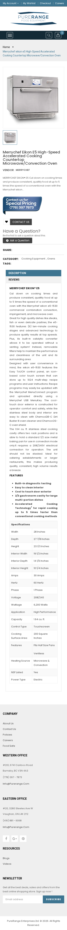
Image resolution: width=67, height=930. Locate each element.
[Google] (14, 838)
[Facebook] (6, 838)
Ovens (51, 258)
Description (17, 273)
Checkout (45, 3)
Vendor (8, 170)
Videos (7, 864)
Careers (59, 3)
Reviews (14, 279)
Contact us (20, 222)
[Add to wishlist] (6, 222)
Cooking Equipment (33, 258)
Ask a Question (19, 240)
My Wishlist (29, 3)
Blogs (6, 858)
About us (8, 723)
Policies (7, 734)
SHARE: (7, 250)
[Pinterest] (23, 838)
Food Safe (9, 746)
